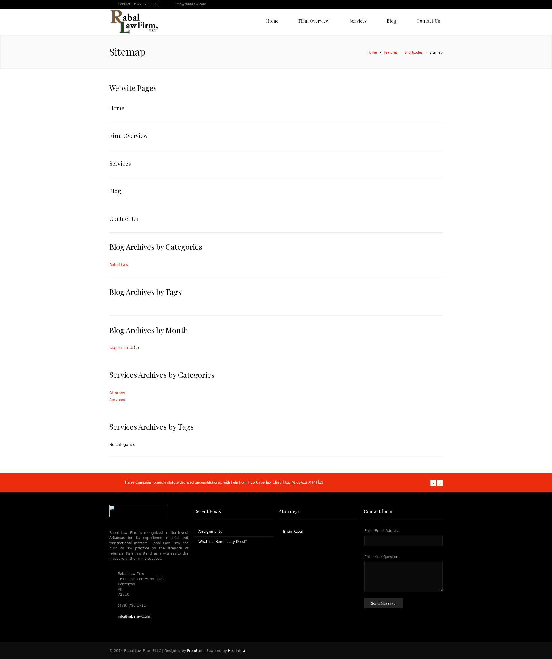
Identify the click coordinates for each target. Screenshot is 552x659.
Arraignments (210, 532)
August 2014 (121, 348)
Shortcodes (414, 52)
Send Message (383, 603)
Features (391, 52)
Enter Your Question (381, 557)
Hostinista (236, 651)
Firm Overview (128, 136)
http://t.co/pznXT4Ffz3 (303, 482)
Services (120, 163)
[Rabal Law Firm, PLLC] (133, 22)
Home (372, 52)
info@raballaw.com (190, 4)
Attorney (117, 393)
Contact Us (123, 218)
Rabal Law (119, 265)
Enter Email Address (381, 531)
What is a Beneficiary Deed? (222, 542)
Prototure (195, 651)
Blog (115, 191)
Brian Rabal (293, 532)
